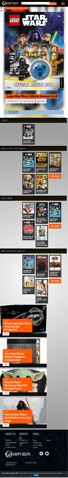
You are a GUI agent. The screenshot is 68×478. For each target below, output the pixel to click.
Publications (13, 8)
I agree (36, 475)
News (49, 440)
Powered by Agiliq (31, 463)
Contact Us (23, 440)
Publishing (37, 443)
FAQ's (7, 445)
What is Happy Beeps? (10, 441)
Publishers (20, 8)
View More (55, 176)
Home (8, 8)
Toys (35, 440)
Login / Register (51, 3)
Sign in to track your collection (13, 112)
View (5, 334)
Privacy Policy (10, 447)
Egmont (25, 8)
